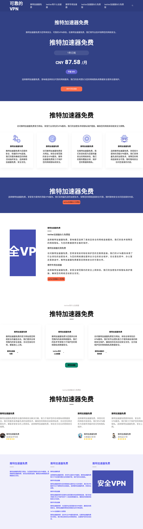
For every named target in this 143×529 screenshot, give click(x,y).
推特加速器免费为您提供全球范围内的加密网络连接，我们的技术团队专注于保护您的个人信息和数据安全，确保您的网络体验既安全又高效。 (70, 497)
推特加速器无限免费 (99, 352)
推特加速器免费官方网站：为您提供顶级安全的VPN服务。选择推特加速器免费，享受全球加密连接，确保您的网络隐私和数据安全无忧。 (29, 474)
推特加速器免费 (11, 352)
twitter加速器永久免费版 (71, 202)
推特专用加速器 (71, 89)
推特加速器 (71, 365)
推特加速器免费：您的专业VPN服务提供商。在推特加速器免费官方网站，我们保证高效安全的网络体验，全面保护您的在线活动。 (70, 517)
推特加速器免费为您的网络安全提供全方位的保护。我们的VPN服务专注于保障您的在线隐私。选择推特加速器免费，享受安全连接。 (70, 486)
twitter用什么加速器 (57, 352)
